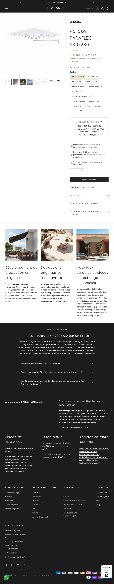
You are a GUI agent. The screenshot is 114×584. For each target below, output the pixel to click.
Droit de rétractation (72, 505)
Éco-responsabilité (13, 542)
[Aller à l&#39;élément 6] (44, 82)
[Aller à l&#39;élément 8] (58, 82)
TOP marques (11, 553)
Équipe (99, 505)
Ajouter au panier (89, 179)
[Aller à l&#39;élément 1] (8, 82)
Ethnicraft (36, 492)
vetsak (35, 513)
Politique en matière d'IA (15, 557)
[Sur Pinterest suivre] (18, 565)
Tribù (34, 509)
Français (88, 8)
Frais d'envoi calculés (90, 58)
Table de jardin (11, 505)
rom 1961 (35, 505)
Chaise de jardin (12, 509)
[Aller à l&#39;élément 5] (37, 82)
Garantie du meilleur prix (74, 500)
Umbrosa (74, 50)
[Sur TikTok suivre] (24, 565)
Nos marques (101, 492)
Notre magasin (102, 496)
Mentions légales (12, 530)
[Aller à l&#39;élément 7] (51, 82)
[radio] (77, 77)
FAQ (65, 492)
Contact (67, 496)
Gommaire (36, 496)
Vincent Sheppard (40, 517)
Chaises (8, 496)
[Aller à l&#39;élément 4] (30, 82)
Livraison (67, 509)
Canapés (9, 500)
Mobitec (35, 500)
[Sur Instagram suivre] (12, 565)
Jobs (98, 500)
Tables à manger (12, 492)
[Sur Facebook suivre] (6, 565)
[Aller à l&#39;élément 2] (15, 82)
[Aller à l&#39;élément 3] (23, 82)
